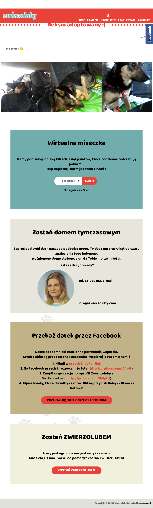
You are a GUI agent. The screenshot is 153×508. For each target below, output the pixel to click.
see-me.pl (145, 503)
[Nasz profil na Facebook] (149, 34)
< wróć (143, 37)
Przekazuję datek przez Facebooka (76, 400)
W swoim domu (108, 20)
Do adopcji (92, 20)
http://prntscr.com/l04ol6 (111, 368)
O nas (121, 20)
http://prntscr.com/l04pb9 (89, 378)
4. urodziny (143, 20)
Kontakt (130, 20)
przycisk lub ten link (85, 363)
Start (82, 20)
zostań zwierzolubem (76, 470)
